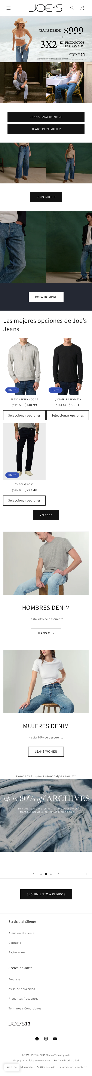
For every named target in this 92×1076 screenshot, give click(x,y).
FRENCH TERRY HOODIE (24, 399)
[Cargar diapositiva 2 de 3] (46, 873)
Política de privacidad (66, 1060)
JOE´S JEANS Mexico (42, 1055)
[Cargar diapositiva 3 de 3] (51, 873)
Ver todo (46, 515)
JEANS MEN (46, 633)
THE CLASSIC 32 (24, 484)
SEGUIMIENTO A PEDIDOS (46, 894)
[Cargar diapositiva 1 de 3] (40, 873)
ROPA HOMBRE (46, 297)
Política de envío (46, 1067)
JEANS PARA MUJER (46, 129)
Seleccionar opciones (24, 415)
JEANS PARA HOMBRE (46, 117)
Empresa (15, 979)
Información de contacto (73, 1067)
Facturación (17, 952)
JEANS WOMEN (46, 751)
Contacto (15, 943)
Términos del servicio (21, 1067)
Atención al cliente (21, 933)
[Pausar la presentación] (87, 873)
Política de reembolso (37, 1060)
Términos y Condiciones (25, 1008)
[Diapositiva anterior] (33, 873)
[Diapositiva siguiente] (58, 873)
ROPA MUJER (46, 197)
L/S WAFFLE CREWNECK (67, 399)
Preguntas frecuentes (23, 998)
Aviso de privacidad (22, 989)
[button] (8, 8)
